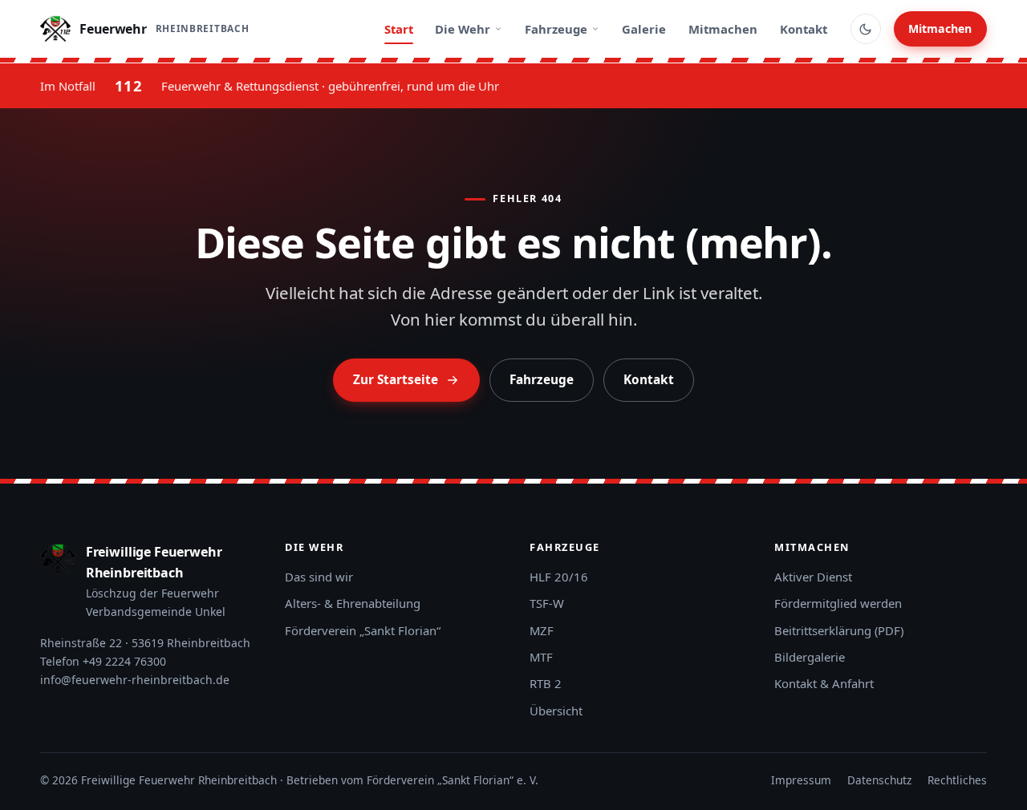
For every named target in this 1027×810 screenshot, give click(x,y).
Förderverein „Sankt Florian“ (362, 630)
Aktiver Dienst (813, 577)
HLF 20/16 (559, 577)
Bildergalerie (809, 657)
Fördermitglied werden (838, 603)
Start (398, 29)
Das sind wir (319, 577)
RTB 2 (546, 683)
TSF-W (547, 603)
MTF (541, 657)
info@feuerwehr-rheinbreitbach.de (134, 679)
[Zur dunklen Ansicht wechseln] (865, 29)
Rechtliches (957, 780)
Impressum (801, 780)
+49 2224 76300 (124, 661)
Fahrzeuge (556, 29)
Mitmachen (722, 29)
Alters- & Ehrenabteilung (352, 603)
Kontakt (803, 29)
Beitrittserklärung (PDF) (838, 630)
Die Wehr (462, 29)
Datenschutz (879, 780)
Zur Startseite (395, 379)
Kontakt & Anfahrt (824, 683)
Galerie (644, 29)
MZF (542, 630)
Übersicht (556, 711)
